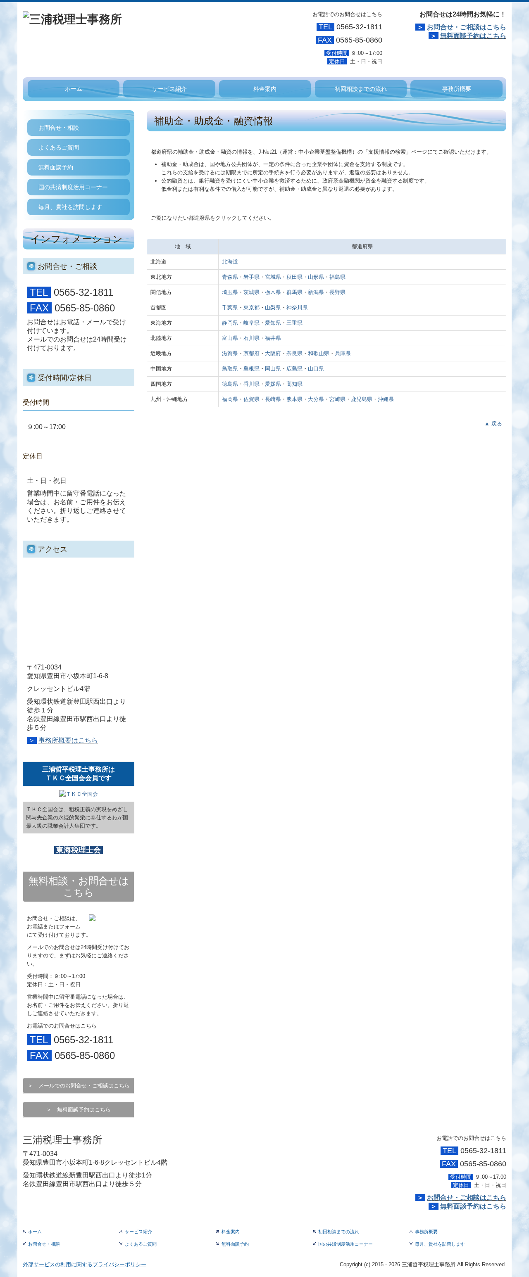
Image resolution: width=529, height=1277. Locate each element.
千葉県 (230, 307)
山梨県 (273, 307)
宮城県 (273, 277)
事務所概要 (456, 88)
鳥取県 (230, 369)
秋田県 (294, 277)
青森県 (230, 277)
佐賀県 (251, 399)
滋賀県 (230, 353)
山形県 (316, 277)
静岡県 (230, 323)
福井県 (273, 338)
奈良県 (294, 353)
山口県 (316, 369)
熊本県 (294, 399)
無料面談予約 (55, 167)
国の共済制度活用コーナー (73, 187)
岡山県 (273, 369)
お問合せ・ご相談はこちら (466, 27)
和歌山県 (318, 353)
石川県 (251, 338)
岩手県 (251, 277)
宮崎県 (337, 399)
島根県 (251, 369)
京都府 (251, 353)
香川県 (251, 384)
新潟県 (316, 292)
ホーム (73, 88)
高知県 (294, 384)
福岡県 (230, 399)
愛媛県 (273, 384)
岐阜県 (251, 323)
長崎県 (273, 399)
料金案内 (264, 88)
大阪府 (273, 353)
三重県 (294, 323)
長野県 (337, 292)
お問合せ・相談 (58, 127)
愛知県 (273, 323)
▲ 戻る (493, 423)
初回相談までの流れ (361, 88)
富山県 (230, 338)
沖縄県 (386, 399)
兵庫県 (343, 353)
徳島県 (230, 384)
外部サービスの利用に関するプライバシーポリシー (84, 1264)
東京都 (251, 307)
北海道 (230, 262)
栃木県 (273, 292)
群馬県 (294, 292)
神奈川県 (297, 307)
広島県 (294, 369)
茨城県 (251, 292)
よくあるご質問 (58, 147)
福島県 (337, 277)
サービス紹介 (169, 88)
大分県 (316, 399)
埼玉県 (230, 292)
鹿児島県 (361, 399)
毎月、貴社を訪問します (70, 207)
